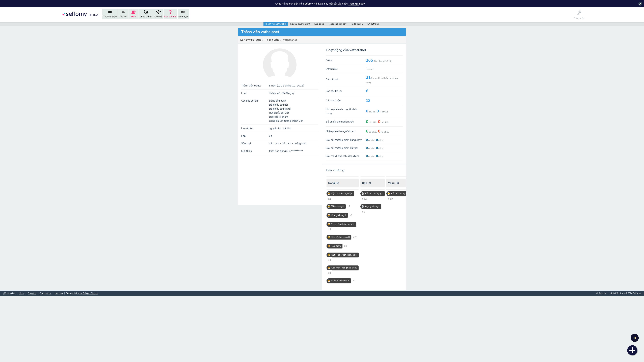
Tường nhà (319, 23)
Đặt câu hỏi (170, 16)
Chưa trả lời (146, 16)
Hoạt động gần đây (337, 23)
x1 (329, 199)
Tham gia (353, 4)
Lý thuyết (183, 16)
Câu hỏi (123, 16)
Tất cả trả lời (373, 23)
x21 (355, 237)
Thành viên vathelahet (275, 23)
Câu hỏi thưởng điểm (300, 23)
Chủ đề (158, 16)
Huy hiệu (59, 293)
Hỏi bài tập (335, 4)
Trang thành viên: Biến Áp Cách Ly (82, 293)
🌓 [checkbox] (634, 338)
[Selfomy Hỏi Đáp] (80, 14)
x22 (364, 199)
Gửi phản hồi (9, 293)
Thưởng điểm (110, 16)
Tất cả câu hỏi (356, 23)
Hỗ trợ (21, 293)
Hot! (133, 16)
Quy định (32, 293)
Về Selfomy (601, 293)
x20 (390, 199)
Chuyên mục (45, 293)
